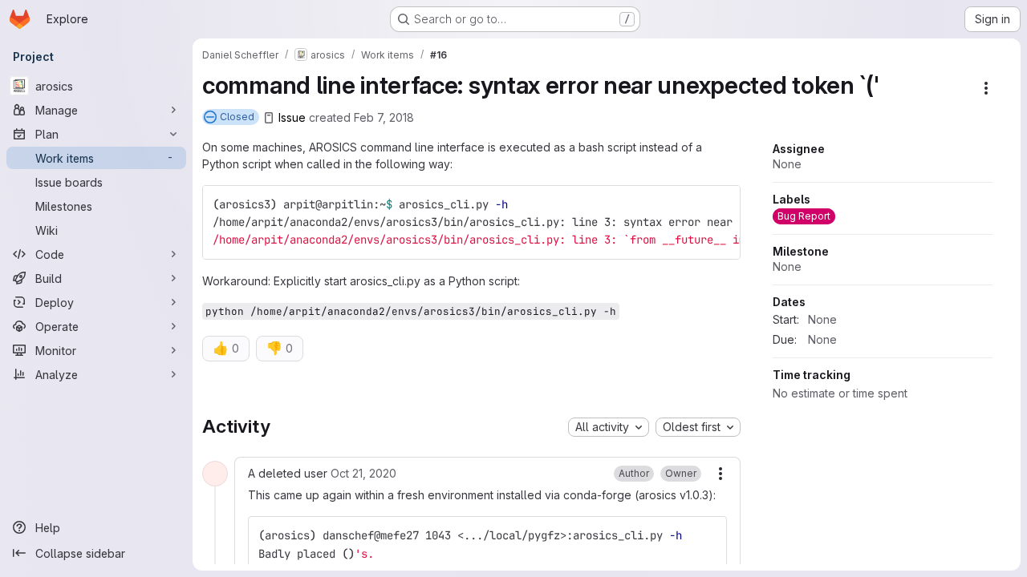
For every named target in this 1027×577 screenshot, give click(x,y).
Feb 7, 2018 (384, 117)
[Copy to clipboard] (721, 204)
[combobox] (608, 427)
